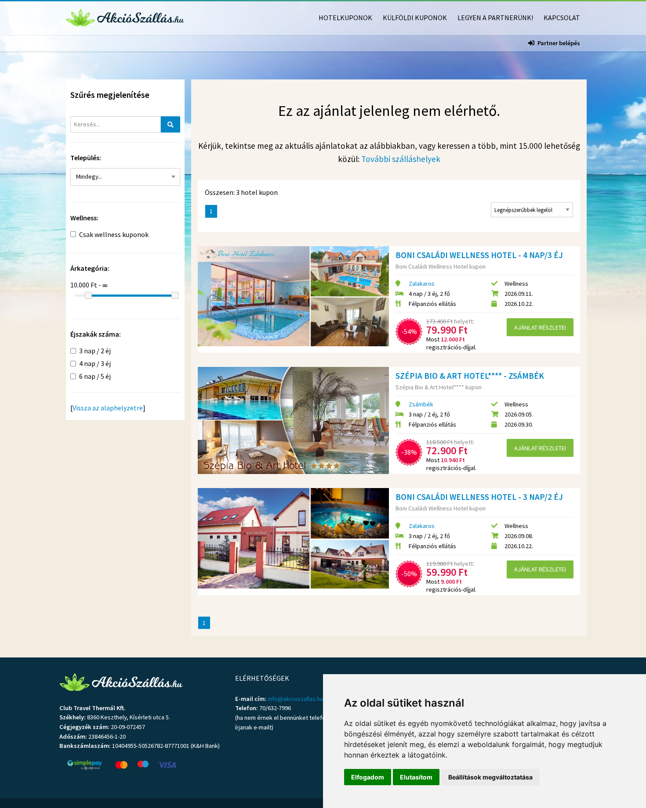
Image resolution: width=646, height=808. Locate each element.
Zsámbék (421, 404)
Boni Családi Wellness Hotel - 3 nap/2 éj (479, 497)
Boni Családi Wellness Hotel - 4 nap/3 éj (479, 255)
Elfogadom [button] (367, 777)
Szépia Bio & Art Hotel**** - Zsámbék (470, 375)
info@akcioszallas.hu (295, 699)
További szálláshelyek (400, 159)
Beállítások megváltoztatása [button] (490, 777)
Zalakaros (422, 283)
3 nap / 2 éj (95, 350)
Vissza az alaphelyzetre (108, 407)
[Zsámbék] (122, 194)
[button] (125, 177)
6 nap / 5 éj (95, 376)
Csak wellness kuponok (114, 234)
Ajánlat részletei (540, 327)
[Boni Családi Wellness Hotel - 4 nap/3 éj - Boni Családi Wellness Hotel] (293, 296)
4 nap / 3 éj (95, 363)
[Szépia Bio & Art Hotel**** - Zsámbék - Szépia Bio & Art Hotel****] (293, 420)
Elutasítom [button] (416, 777)
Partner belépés (558, 43)
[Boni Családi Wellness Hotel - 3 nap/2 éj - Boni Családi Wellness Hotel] (293, 538)
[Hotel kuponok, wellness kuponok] (125, 16)
